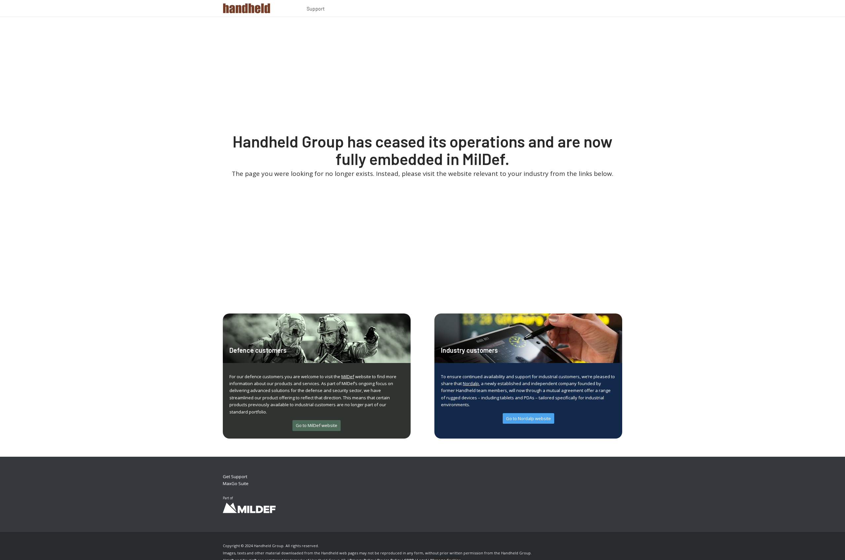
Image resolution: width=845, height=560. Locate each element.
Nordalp (471, 383)
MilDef (347, 376)
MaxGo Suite (236, 483)
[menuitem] (316, 9)
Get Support (235, 476)
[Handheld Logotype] (246, 8)
